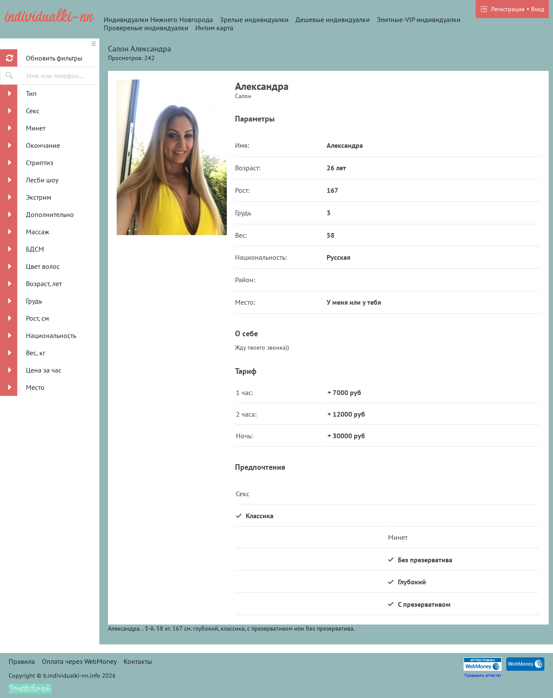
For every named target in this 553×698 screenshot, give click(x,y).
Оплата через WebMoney (79, 661)
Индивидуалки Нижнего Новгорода (158, 19)
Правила (22, 661)
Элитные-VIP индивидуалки (419, 19)
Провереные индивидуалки (146, 27)
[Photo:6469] (171, 157)
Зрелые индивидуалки (254, 19)
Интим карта (214, 27)
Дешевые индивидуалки (333, 19)
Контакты (138, 661)
